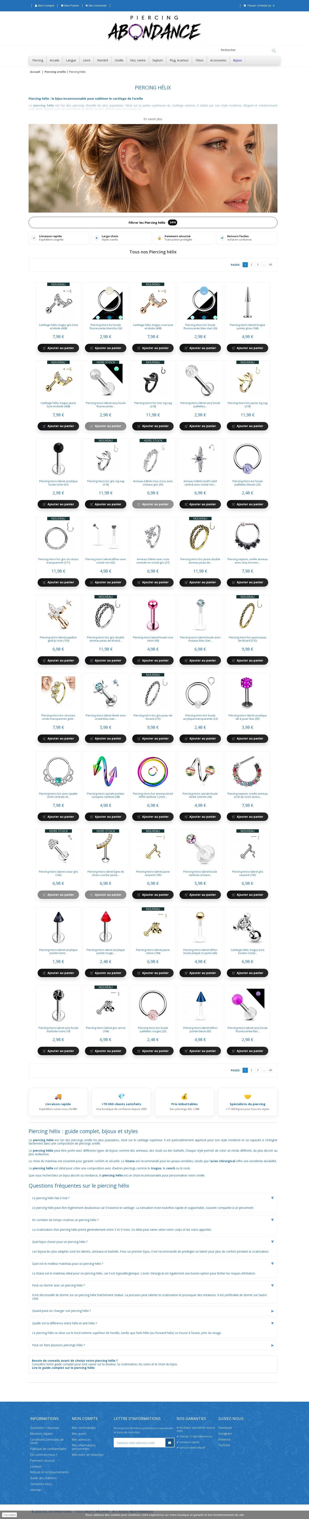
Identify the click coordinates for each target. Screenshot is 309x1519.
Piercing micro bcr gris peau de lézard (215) (152, 717)
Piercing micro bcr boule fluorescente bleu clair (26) (200, 326)
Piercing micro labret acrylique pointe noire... (58, 951)
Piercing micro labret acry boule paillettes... (200, 404)
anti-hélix (143, 1333)
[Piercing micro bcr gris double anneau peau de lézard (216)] (106, 613)
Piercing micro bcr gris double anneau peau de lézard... (105, 639)
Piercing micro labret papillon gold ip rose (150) (58, 639)
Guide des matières (43, 1478)
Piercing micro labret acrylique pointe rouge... (106, 951)
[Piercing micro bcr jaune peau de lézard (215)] (247, 613)
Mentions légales (41, 1434)
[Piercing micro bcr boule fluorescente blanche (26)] (106, 301)
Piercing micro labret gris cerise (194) (105, 1029)
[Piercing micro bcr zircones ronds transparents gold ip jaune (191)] (58, 691)
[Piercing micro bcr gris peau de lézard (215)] (153, 691)
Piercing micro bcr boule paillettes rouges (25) (153, 1029)
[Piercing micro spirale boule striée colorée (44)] (200, 769)
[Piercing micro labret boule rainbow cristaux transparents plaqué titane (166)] (200, 847)
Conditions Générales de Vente (47, 1441)
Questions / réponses (44, 1428)
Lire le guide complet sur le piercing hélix (63, 1368)
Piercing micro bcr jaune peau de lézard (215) (247, 639)
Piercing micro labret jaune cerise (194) (153, 951)
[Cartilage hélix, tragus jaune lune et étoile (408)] (58, 379)
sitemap (35, 1490)
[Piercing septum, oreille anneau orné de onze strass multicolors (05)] (247, 769)
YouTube (224, 1445)
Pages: (235, 265)
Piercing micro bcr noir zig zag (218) (153, 404)
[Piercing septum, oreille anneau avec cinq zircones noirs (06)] (247, 535)
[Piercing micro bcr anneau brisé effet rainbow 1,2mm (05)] (153, 769)
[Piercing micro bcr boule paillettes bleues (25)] (247, 457)
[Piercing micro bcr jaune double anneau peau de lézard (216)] (200, 535)
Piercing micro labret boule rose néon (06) (153, 639)
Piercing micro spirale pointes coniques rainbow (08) (105, 795)
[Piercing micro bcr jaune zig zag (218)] (247, 379)
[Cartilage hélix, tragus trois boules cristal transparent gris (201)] (247, 925)
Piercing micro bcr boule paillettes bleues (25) (247, 482)
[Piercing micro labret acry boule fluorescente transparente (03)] (106, 379)
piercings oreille (89, 1143)
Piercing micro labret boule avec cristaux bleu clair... (200, 639)
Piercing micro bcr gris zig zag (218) (105, 482)
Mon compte (85, 1418)
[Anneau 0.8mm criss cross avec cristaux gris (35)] (153, 457)
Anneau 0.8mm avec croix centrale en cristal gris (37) (152, 560)
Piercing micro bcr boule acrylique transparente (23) (200, 717)
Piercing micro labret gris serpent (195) (247, 873)
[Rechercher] (274, 51)
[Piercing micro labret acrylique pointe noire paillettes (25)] (58, 925)
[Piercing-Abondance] (154, 43)
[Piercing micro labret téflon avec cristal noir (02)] (106, 535)
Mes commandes (84, 1428)
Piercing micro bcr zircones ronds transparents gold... (58, 717)
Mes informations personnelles (84, 1447)
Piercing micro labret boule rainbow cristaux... (200, 873)
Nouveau (58, 284)
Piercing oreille (55, 72)
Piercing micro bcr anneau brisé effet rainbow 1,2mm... (153, 795)
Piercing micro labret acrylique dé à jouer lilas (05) (247, 717)
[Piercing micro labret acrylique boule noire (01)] (58, 457)
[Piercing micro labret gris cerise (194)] (106, 1004)
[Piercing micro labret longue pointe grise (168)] (247, 301)
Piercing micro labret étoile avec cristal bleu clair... (106, 717)
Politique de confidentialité (48, 1449)
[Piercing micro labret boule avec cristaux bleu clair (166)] (200, 613)
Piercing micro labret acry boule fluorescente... (106, 404)
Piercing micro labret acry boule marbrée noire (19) (58, 1029)
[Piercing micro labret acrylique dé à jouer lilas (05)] (247, 691)
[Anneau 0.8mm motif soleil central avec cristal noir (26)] (200, 457)
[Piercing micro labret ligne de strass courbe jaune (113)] (106, 847)
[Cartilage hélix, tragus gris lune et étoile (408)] (58, 301)
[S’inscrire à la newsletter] (169, 1442)
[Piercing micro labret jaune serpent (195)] (153, 847)
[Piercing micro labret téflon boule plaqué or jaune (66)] (200, 925)
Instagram (225, 1434)
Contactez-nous (41, 1484)
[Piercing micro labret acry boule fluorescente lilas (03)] (247, 1004)
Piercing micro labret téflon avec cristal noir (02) (105, 560)
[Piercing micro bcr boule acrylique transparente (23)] (200, 691)
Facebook (225, 1428)
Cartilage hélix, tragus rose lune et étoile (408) (153, 326)
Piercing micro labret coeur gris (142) (58, 873)
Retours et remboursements (49, 1472)
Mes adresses (81, 1439)
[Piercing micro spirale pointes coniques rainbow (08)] (106, 769)
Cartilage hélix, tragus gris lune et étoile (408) (58, 326)
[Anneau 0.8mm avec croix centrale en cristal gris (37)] (153, 535)
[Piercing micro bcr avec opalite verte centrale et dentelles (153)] (58, 769)
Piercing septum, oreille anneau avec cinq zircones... (247, 560)
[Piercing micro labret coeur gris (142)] (58, 847)
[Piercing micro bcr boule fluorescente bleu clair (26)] (200, 301)
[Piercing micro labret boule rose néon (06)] (153, 613)
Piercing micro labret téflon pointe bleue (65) (200, 1029)
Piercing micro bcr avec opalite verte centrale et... (58, 795)
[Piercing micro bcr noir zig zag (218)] (153, 379)
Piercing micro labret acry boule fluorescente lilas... (248, 1029)
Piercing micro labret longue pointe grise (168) (247, 326)
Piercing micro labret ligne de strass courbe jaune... (105, 873)
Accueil (35, 72)
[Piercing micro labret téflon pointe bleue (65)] (200, 1004)
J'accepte (9, 1514)
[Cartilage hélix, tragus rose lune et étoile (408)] (153, 301)
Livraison (36, 1466)
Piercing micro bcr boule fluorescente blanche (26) (106, 326)
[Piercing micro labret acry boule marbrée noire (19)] (58, 1004)
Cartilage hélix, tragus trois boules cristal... (247, 951)
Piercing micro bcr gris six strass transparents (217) (58, 560)
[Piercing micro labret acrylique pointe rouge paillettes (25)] (106, 925)
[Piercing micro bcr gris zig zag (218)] (106, 457)
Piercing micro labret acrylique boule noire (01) (58, 482)
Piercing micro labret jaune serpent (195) (153, 873)
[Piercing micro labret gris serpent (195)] (247, 847)
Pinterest (224, 1439)
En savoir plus (153, 119)
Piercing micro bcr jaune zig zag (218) (247, 404)
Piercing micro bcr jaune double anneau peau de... (200, 560)
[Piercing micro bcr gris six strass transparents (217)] (58, 535)
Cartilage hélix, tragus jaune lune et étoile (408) (58, 404)
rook (187, 1168)
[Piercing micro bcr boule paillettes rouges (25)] (153, 1004)
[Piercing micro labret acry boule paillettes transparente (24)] (200, 379)
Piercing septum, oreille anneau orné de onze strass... (247, 795)
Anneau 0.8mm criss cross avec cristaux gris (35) (153, 482)
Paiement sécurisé (42, 1460)
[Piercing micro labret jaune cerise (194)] (153, 925)
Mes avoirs (79, 1434)
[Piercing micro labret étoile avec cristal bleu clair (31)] (106, 691)
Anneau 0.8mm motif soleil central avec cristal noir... (200, 482)
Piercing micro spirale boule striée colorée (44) (200, 795)
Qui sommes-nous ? (43, 1455)
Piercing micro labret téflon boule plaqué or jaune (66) (200, 951)
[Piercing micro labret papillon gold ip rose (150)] (58, 613)
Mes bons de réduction (88, 1455)
